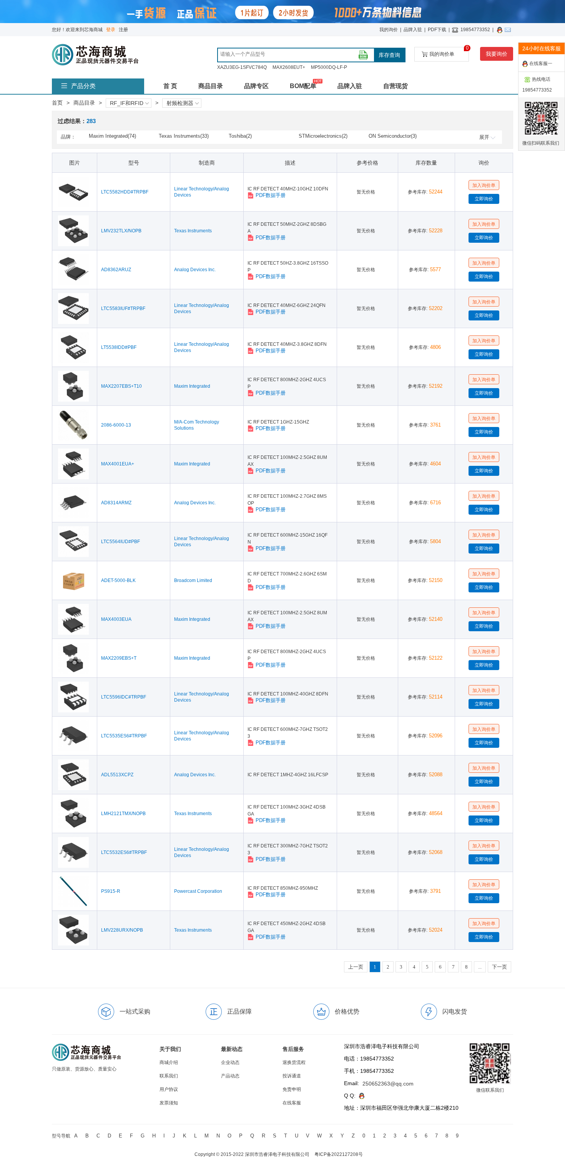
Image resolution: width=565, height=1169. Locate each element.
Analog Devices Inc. (195, 269)
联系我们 (169, 1076)
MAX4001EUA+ (117, 464)
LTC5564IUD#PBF (120, 541)
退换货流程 (294, 1062)
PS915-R (110, 891)
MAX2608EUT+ (289, 67)
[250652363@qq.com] (509, 29)
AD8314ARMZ (116, 502)
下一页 (499, 967)
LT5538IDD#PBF (118, 347)
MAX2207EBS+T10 (121, 386)
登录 (110, 29)
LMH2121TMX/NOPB (123, 813)
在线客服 (291, 1103)
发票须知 (169, 1103)
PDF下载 (437, 29)
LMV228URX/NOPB (122, 930)
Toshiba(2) (240, 136)
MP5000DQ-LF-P (329, 67)
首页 (57, 103)
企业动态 (230, 1062)
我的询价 (388, 29)
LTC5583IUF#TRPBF (123, 308)
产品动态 (230, 1076)
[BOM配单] (363, 55)
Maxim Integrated (192, 386)
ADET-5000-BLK (118, 580)
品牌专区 (256, 86)
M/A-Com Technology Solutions (196, 425)
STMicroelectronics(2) (323, 136)
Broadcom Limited (193, 580)
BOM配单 (303, 86)
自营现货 (395, 86)
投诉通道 (291, 1076)
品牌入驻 (413, 29)
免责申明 (291, 1089)
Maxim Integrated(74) (112, 136)
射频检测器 (179, 103)
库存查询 (389, 55)
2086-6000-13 (116, 425)
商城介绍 (169, 1062)
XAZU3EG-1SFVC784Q (242, 67)
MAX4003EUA (116, 619)
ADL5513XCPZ (117, 774)
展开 (484, 137)
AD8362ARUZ (116, 269)
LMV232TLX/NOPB (121, 230)
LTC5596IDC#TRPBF (123, 697)
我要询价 (496, 54)
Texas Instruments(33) (184, 136)
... (480, 967)
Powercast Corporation (198, 891)
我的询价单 (449, 52)
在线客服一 (540, 63)
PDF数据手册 (271, 195)
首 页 (170, 86)
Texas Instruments (193, 230)
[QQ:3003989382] (501, 29)
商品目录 (210, 86)
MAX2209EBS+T (118, 658)
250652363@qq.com (388, 1084)
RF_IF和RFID (126, 103)
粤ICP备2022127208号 (338, 1154)
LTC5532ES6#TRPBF (124, 852)
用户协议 (169, 1089)
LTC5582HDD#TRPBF (124, 192)
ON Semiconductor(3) (393, 136)
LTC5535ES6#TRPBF (124, 736)
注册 (123, 29)
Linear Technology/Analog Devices (201, 192)
